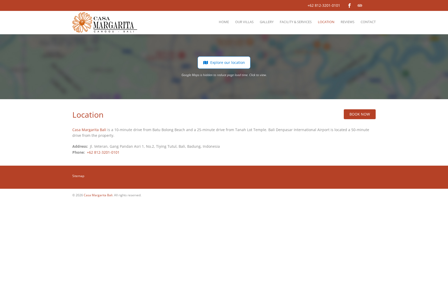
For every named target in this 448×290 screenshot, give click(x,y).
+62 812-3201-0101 (323, 5)
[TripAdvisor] (360, 5)
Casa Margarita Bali (89, 129)
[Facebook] (349, 5)
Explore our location (227, 62)
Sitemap (78, 176)
